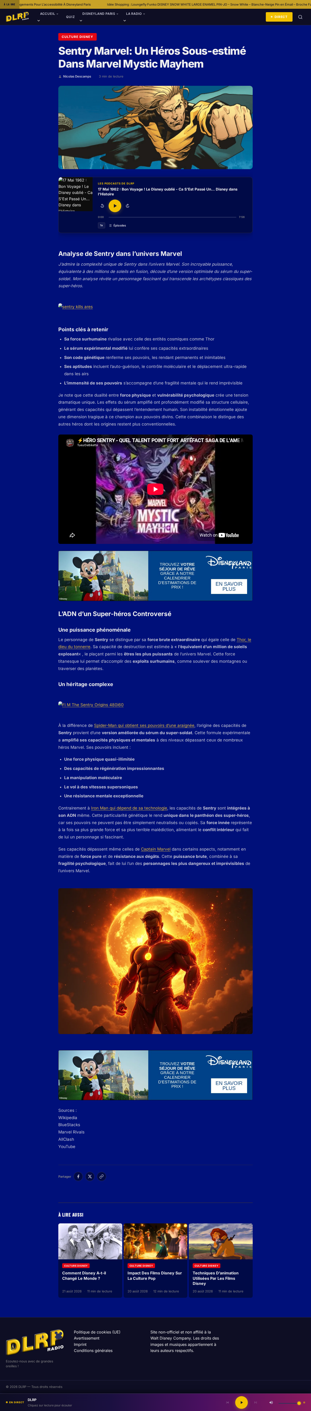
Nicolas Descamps (77, 76)
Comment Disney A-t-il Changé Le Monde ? (84, 1276)
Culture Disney (77, 37)
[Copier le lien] (101, 1176)
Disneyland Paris (98, 14)
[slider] (172, 217)
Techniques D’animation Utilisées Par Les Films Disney (216, 1278)
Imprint (80, 1344)
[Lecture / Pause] (115, 206)
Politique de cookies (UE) (97, 1332)
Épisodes (119, 225)
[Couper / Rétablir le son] (271, 1402)
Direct (281, 17)
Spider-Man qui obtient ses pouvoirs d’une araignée (144, 725)
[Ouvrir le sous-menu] (39, 21)
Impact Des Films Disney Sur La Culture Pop (155, 1276)
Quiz (70, 17)
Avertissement (86, 1338)
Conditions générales (93, 1350)
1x (101, 225)
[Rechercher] (300, 17)
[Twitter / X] (90, 1176)
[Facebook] (78, 1176)
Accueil (47, 14)
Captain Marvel (156, 849)
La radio (134, 14)
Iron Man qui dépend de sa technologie (129, 808)
